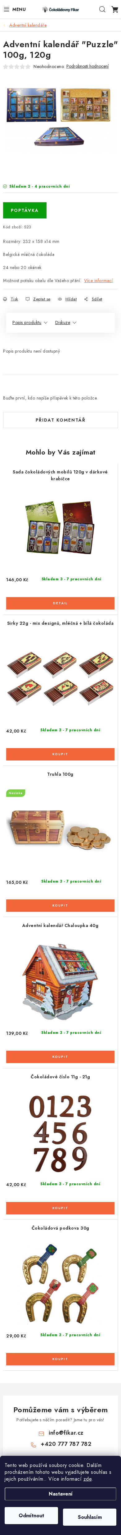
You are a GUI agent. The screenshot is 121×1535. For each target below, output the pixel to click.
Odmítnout (31, 1515)
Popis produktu (26, 322)
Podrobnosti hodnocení (87, 66)
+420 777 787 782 (66, 1444)
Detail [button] (60, 603)
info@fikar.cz (66, 1433)
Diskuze (62, 322)
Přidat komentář (61, 420)
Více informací (98, 280)
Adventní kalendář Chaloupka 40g (60, 925)
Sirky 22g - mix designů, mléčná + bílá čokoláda (60, 623)
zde (87, 1478)
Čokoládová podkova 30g (60, 1228)
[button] (60, 600)
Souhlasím (90, 1517)
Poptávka (25, 210)
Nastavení (61, 1493)
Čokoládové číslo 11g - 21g (60, 1077)
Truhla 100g (60, 774)
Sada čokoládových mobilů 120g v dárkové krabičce (60, 475)
